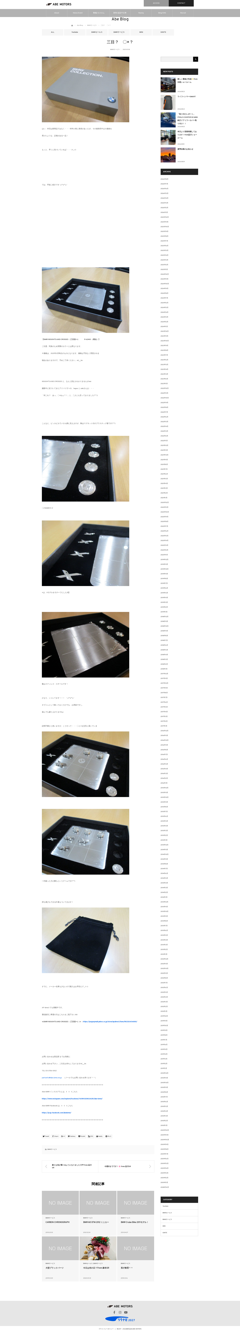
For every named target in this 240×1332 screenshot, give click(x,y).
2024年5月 (164, 308)
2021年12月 (164, 446)
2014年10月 (164, 854)
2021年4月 (164, 484)
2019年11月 (164, 564)
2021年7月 (164, 469)
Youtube (165, 1206)
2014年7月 (164, 869)
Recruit (183, 13)
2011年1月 (164, 1068)
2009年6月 (164, 1159)
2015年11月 (164, 793)
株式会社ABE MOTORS (134, 1329)
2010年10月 (164, 1083)
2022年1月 (164, 441)
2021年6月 (164, 474)
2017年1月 (164, 726)
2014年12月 (164, 845)
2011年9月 (164, 1030)
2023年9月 (164, 346)
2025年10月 (165, 227)
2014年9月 (164, 859)
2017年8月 (164, 693)
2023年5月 (164, 365)
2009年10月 (165, 1140)
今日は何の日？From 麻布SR (96, 1268)
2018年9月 (164, 631)
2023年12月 (165, 331)
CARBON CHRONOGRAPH (58, 1222)
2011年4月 (164, 1054)
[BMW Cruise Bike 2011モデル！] (135, 1203)
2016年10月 (164, 740)
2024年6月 (164, 303)
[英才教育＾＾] (135, 1248)
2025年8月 (164, 236)
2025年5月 (164, 251)
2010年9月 (164, 1087)
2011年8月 (164, 1035)
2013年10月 (164, 912)
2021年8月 (164, 465)
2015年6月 (164, 816)
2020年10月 (165, 512)
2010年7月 (164, 1097)
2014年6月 (164, 873)
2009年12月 (165, 1130)
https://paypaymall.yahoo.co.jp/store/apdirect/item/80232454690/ (110, 1022)
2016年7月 (164, 755)
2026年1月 (164, 212)
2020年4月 (164, 541)
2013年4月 (164, 940)
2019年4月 (164, 598)
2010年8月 (164, 1092)
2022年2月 (164, 436)
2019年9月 (164, 574)
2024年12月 (165, 274)
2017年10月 (164, 683)
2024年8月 (164, 293)
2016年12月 (164, 731)
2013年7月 (164, 926)
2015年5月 (164, 821)
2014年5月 (164, 878)
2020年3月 (164, 545)
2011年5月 (164, 1049)
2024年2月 (164, 322)
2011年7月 (164, 1040)
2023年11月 (164, 336)
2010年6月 (164, 1102)
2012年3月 (164, 1002)
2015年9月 (164, 802)
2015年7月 (164, 812)
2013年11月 (164, 907)
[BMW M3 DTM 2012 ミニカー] (98, 1203)
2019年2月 (164, 607)
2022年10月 (165, 398)
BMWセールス (88, 1264)
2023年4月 (164, 369)
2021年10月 (164, 455)
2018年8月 (164, 636)
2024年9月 (164, 289)
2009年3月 (164, 1173)
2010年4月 (164, 1111)
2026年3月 (164, 203)
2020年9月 (164, 517)
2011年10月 (164, 1026)
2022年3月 (164, 431)
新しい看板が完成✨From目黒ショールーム (188, 80)
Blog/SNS (162, 13)
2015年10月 (164, 797)
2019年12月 (164, 560)
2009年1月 (164, 1183)
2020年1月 (164, 555)
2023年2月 (164, 379)
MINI (164, 1226)
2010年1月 (164, 1126)
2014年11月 (164, 850)
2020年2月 (164, 550)
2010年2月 (164, 1121)
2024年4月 (164, 312)
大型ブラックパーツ (55, 1268)
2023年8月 (164, 350)
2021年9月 (164, 460)
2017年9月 (164, 688)
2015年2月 (164, 835)
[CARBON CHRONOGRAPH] (60, 1203)
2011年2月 (164, 1064)
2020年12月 (165, 503)
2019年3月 (164, 602)
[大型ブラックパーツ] (60, 1248)
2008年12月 (165, 1187)
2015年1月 (164, 840)
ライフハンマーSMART (187, 97)
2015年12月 (164, 788)
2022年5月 (164, 422)
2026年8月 (164, 179)
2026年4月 (164, 198)
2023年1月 (164, 384)
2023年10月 (165, 341)
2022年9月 (164, 403)
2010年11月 (164, 1078)
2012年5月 (164, 992)
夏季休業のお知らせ (185, 149)
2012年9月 (164, 973)
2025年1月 (164, 270)
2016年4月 (164, 769)
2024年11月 (164, 279)
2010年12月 (164, 1073)
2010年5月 (164, 1106)
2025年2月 (164, 265)
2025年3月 (164, 260)
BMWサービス (115, 50)
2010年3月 (164, 1116)
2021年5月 (164, 479)
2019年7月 (164, 583)
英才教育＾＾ (127, 1268)
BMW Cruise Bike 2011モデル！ (134, 1222)
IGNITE (165, 1233)
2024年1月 (164, 327)
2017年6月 (164, 702)
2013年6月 (164, 931)
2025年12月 (165, 217)
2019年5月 (164, 593)
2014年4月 (164, 883)
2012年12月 (164, 959)
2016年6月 (164, 759)
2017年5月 (164, 707)
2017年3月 (164, 717)
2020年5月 (164, 536)
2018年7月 (164, 640)
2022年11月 (164, 393)
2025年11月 (164, 222)
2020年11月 (164, 507)
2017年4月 (164, 712)
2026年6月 (164, 189)
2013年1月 (164, 954)
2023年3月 (164, 374)
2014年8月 (164, 864)
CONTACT (181, 3)
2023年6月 (164, 360)
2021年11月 (164, 450)
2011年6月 (164, 1045)
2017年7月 (164, 698)
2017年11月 (164, 679)
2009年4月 (164, 1168)
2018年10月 (164, 626)
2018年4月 (164, 655)
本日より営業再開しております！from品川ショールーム (187, 135)
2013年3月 (164, 945)
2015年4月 (164, 826)
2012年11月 (164, 964)
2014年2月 (164, 893)
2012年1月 (164, 1011)
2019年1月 (164, 612)
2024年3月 (164, 317)
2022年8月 (164, 407)
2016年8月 (164, 750)
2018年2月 (164, 664)
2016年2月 (164, 778)
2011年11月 (164, 1021)
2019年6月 (164, 588)
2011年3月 (164, 1059)
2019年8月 (164, 579)
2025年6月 (164, 246)
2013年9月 (164, 916)
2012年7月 (164, 983)
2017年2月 (164, 721)
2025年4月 (164, 255)
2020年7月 (164, 526)
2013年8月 (164, 921)
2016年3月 (164, 774)
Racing (141, 13)
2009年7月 (164, 1154)
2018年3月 (164, 659)
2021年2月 (164, 493)
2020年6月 (164, 531)
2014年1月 (164, 897)
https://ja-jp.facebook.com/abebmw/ (56, 1113)
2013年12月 (164, 902)
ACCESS (156, 3)
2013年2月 (164, 950)
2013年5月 (164, 935)
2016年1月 (164, 783)
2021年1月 (164, 498)
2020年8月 (164, 522)
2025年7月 (164, 241)
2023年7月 (164, 355)
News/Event (78, 13)
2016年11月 (164, 736)
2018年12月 (164, 617)
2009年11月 (164, 1135)
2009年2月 (164, 1178)
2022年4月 (164, 426)
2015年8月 (164, 807)
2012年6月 (164, 988)
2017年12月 (164, 674)
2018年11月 (164, 621)
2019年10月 (164, 569)
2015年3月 (164, 831)
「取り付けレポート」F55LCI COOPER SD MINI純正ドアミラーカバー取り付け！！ (188, 119)
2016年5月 (164, 764)
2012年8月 (164, 978)
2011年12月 (164, 1016)
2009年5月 (164, 1164)
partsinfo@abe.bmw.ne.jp (52, 1078)
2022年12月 (165, 388)
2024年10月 (165, 284)
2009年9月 (164, 1145)
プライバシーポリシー (106, 1329)
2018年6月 (164, 645)
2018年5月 (164, 650)
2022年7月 (164, 412)
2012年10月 (164, 969)
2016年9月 (164, 745)
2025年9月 (164, 232)
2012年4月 (164, 997)
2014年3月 (164, 888)
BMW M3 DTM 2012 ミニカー (96, 1222)
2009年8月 (164, 1149)
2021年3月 (164, 488)
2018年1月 (164, 669)
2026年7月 (164, 184)
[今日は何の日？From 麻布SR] (98, 1248)
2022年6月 (164, 417)
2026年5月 (164, 193)
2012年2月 (164, 1007)
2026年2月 (164, 208)
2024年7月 (164, 298)
